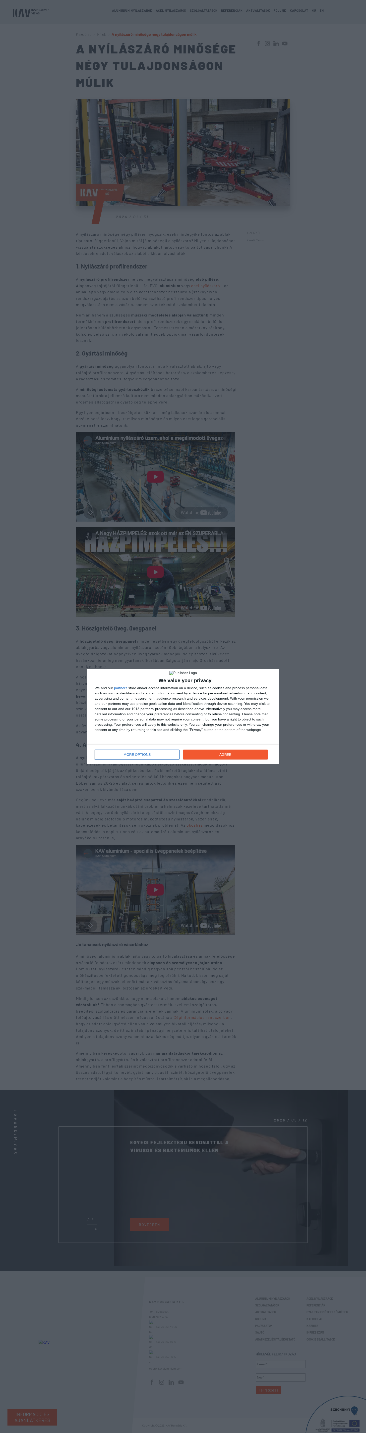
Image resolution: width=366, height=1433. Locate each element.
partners (120, 688)
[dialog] (183, 716)
